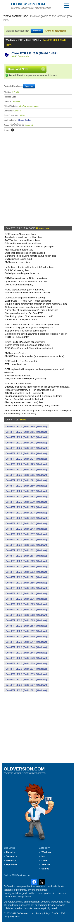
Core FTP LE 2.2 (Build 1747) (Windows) (26, 437)
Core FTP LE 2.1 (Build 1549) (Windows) (26, 636)
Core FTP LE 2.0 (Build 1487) (34, 53)
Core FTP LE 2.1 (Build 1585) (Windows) (26, 588)
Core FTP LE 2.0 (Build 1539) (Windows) (26, 663)
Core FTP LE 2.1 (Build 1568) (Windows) (26, 615)
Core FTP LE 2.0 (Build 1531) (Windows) (26, 679)
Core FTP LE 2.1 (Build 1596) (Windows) (26, 566)
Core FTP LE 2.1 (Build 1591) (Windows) (26, 577)
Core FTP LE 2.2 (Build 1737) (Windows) (26, 448)
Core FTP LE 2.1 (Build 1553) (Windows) (26, 626)
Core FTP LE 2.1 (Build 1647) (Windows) (26, 523)
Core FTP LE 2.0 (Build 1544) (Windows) (26, 652)
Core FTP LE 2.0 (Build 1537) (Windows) (26, 669)
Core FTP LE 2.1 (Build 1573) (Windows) (26, 609)
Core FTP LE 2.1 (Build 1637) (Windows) (26, 534)
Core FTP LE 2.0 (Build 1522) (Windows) (26, 690)
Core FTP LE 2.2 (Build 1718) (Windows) (26, 469)
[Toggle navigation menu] (66, 5)
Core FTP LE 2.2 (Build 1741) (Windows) (26, 442)
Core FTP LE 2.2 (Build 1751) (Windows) (26, 432)
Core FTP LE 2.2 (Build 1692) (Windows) (26, 480)
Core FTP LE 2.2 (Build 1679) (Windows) (26, 502)
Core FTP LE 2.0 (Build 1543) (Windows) (26, 658)
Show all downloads (55, 31)
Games (45, 868)
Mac (44, 856)
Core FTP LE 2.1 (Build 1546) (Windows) (26, 647)
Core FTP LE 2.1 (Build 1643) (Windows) (26, 529)
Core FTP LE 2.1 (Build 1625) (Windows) (26, 545)
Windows (10, 40)
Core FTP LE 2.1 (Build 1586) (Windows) (26, 582)
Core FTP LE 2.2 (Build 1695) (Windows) (26, 475)
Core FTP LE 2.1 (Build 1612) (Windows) (26, 550)
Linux (44, 860)
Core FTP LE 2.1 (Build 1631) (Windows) (26, 539)
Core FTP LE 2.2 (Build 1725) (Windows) (26, 464)
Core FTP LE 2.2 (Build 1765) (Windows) (26, 426)
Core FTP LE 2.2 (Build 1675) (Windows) (26, 507)
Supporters (12, 864)
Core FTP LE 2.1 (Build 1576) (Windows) (26, 599)
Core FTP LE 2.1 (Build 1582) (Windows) (26, 593)
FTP (20, 40)
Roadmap (11, 860)
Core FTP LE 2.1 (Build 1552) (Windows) (26, 631)
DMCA (55, 913)
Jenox (17, 916)
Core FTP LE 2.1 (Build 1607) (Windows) (26, 555)
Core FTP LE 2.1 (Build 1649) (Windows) (26, 518)
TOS (63, 913)
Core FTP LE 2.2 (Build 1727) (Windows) (26, 459)
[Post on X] (12, 130)
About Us (10, 852)
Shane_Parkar (24, 120)
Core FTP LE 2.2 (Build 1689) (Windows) (26, 485)
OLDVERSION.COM (28, 4)
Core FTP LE (32, 40)
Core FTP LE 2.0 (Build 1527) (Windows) (26, 685)
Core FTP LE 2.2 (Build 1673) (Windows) (26, 512)
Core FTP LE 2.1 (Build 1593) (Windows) (26, 572)
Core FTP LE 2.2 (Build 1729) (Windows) (26, 453)
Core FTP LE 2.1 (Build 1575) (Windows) (26, 604)
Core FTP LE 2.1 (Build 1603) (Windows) (26, 561)
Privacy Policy (43, 913)
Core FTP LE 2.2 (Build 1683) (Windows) (26, 496)
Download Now (18, 69)
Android (46, 864)
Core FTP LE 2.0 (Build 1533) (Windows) (26, 674)
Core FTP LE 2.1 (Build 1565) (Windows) (26, 620)
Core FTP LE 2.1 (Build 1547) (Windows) (26, 642)
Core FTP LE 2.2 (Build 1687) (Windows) (26, 491)
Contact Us (12, 856)
